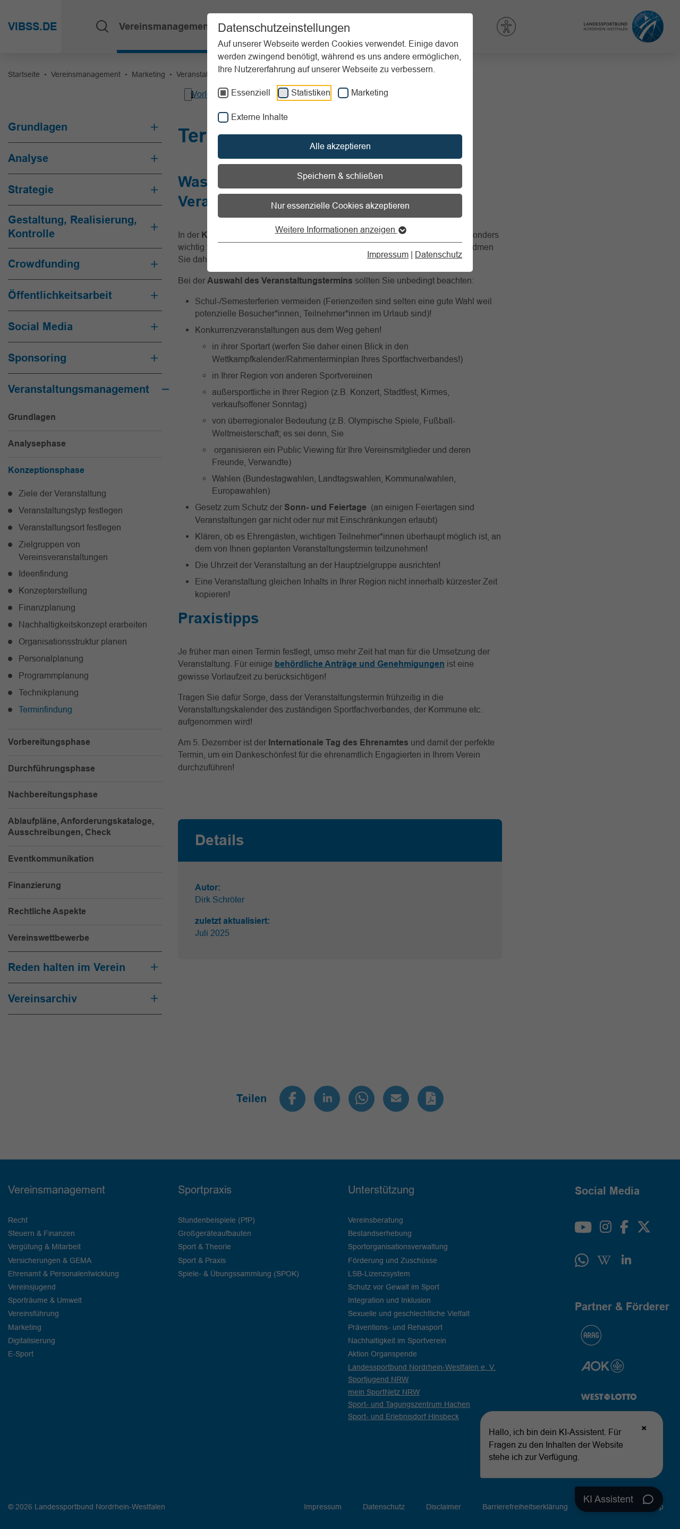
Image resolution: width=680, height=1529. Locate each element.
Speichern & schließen (340, 176)
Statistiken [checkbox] (310, 92)
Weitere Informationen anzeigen (336, 229)
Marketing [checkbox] (369, 92)
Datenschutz (438, 254)
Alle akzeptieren (340, 146)
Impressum (388, 254)
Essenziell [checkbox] (250, 92)
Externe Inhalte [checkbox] (259, 117)
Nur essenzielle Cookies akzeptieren (340, 205)
